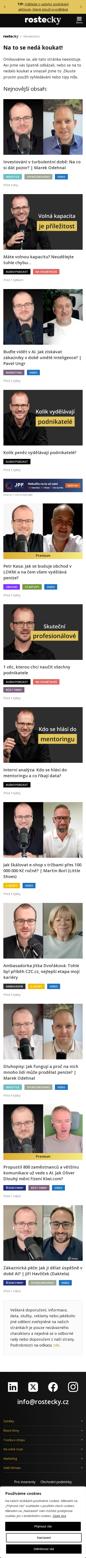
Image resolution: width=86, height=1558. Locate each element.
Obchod (11, 587)
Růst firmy (14, 690)
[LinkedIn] (13, 1387)
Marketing (14, 372)
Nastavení (44, 1538)
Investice (12, 177)
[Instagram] (73, 1387)
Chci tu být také (24, 495)
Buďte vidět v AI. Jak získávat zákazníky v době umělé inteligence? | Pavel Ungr (42, 357)
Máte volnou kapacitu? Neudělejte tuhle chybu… (38, 259)
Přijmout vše (43, 1526)
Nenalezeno (31, 36)
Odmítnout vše (44, 1549)
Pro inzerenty (24, 1482)
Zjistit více (59, 1516)
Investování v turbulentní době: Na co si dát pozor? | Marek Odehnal (42, 164)
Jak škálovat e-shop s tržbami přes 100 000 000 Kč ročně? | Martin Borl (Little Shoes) (42, 870)
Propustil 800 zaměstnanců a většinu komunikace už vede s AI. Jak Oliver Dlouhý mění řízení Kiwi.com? (41, 1173)
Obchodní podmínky (56, 1482)
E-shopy (12, 885)
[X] (33, 1387)
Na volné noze (46, 272)
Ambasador (14, 986)
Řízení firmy (14, 1188)
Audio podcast (17, 272)
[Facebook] (53, 1387)
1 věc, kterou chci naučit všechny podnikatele (36, 670)
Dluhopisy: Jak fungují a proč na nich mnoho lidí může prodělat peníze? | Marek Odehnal (40, 1072)
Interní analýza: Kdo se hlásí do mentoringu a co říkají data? (35, 772)
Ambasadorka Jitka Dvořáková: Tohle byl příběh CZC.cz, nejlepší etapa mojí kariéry (41, 971)
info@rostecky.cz (43, 1401)
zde (56, 1345)
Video (61, 177)
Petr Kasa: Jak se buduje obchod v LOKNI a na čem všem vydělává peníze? (37, 572)
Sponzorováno (38, 177)
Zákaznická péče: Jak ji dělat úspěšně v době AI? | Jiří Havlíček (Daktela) (42, 1270)
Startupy (32, 587)
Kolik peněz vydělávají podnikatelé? (39, 452)
